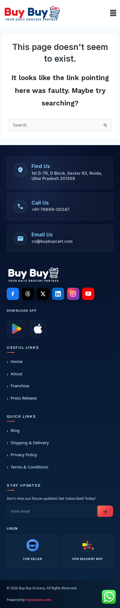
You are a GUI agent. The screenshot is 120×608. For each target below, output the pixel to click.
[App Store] (38, 328)
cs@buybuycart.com (52, 241)
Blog (15, 430)
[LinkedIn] (58, 294)
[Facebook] (13, 294)
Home (16, 361)
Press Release (24, 398)
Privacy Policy (24, 454)
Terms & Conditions (29, 467)
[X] (43, 294)
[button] (113, 13)
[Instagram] (73, 294)
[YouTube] (88, 294)
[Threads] (28, 294)
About (16, 373)
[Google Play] (16, 328)
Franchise (20, 385)
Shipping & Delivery (30, 442)
